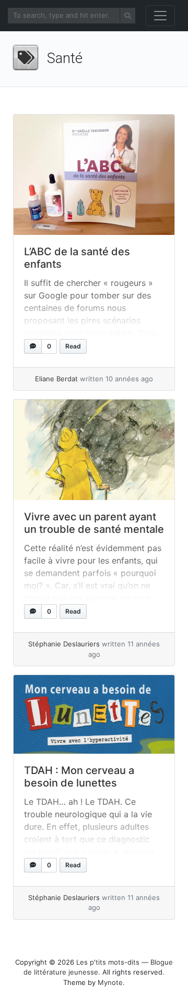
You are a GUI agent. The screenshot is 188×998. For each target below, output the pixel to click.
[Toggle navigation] (160, 15)
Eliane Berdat (56, 379)
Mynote (110, 982)
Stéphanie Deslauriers (64, 644)
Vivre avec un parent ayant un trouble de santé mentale (94, 522)
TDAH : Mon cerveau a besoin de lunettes (79, 776)
